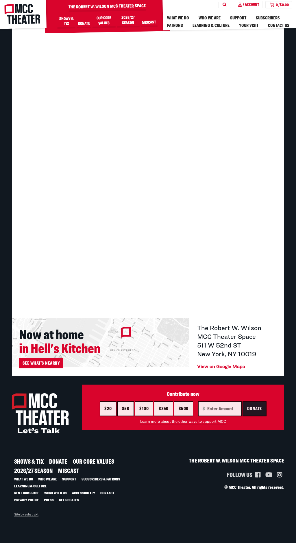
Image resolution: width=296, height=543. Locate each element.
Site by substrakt (26, 514)
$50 (125, 408)
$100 (144, 408)
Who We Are (210, 18)
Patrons (175, 25)
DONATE (84, 23)
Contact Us (278, 25)
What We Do (178, 18)
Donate (254, 408)
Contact (107, 492)
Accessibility (83, 492)
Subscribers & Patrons (101, 478)
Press (49, 499)
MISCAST (149, 22)
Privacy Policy (26, 499)
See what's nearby (41, 363)
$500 (183, 408)
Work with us (55, 492)
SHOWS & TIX (66, 21)
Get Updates (69, 499)
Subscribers (268, 18)
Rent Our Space (26, 492)
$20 (108, 408)
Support (238, 18)
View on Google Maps (221, 366)
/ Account (251, 4)
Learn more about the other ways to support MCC (183, 421)
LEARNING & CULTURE (211, 25)
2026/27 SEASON (128, 19)
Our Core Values (104, 20)
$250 (164, 408)
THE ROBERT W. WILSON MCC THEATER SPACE (107, 6)
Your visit (248, 25)
